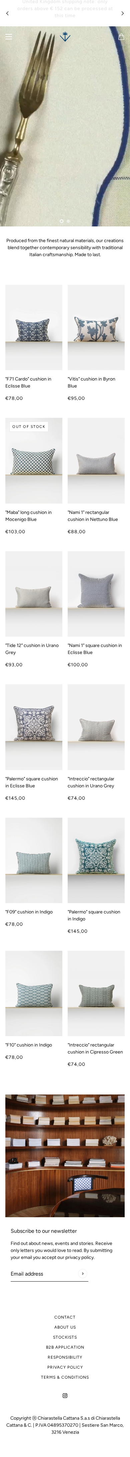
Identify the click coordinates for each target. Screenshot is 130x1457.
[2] (68, 221)
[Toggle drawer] (8, 36)
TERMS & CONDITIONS (65, 1377)
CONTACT (65, 1317)
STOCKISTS (65, 1337)
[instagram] (65, 1395)
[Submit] (82, 1273)
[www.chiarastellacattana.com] (65, 37)
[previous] (7, 13)
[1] (62, 221)
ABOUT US (65, 1327)
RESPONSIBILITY (65, 1357)
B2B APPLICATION (65, 1347)
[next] (122, 13)
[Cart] (121, 36)
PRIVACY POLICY (65, 1367)
